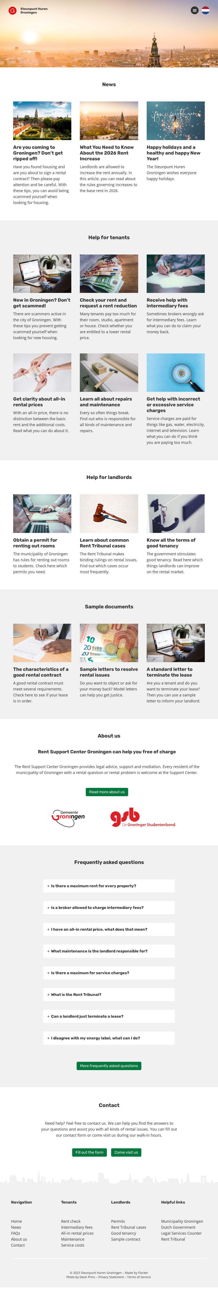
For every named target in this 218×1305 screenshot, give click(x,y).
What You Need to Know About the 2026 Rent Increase (107, 153)
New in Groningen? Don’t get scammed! (41, 303)
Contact (18, 1245)
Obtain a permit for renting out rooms (35, 543)
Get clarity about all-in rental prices (39, 402)
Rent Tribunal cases (128, 1227)
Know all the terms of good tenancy (171, 543)
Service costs (72, 1245)
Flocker (143, 1273)
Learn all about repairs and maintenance (106, 402)
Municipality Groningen (182, 1221)
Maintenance (72, 1239)
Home (16, 1221)
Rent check (70, 1221)
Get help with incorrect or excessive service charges (173, 404)
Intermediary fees (77, 1227)
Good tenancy (123, 1233)
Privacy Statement (111, 1277)
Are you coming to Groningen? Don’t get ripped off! (38, 153)
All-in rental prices (77, 1233)
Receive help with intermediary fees (167, 303)
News (16, 1227)
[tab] (109, 886)
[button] (195, 10)
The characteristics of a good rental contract (41, 672)
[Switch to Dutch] (205, 10)
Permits (118, 1221)
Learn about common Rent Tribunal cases (104, 543)
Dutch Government (178, 1227)
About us (19, 1239)
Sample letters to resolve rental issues (109, 672)
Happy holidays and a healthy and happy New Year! (173, 153)
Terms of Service (139, 1277)
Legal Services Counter (181, 1233)
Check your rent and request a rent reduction (108, 303)
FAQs (15, 1233)
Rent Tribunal (173, 1239)
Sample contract (125, 1239)
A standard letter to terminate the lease (169, 672)
